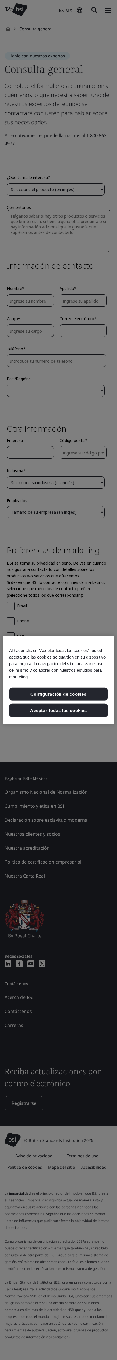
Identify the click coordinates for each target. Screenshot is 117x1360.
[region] (58, 680)
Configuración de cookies (58, 693)
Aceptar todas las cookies (58, 710)
